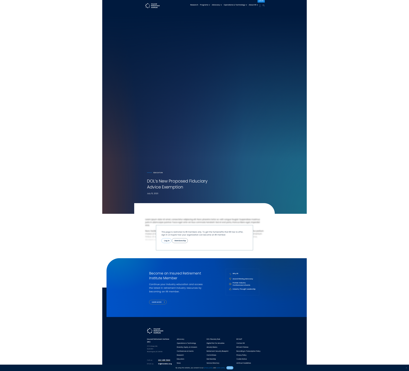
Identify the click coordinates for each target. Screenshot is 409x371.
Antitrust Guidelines (243, 363)
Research (194, 5)
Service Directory (213, 363)
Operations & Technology (234, 5)
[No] (406, 368)
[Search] (262, 5)
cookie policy (220, 368)
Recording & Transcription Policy (248, 351)
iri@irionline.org (165, 364)
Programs (204, 5)
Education (180, 359)
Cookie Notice (241, 359)
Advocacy (216, 5)
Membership (180, 240)
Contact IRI (240, 343)
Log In (167, 240)
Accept (229, 368)
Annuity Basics (212, 347)
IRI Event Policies (242, 347)
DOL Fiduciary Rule (213, 339)
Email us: (150, 364)
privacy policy (208, 368)
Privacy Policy (241, 355)
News (179, 363)
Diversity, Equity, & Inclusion (187, 347)
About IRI (252, 5)
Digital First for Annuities (215, 343)
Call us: (150, 360)
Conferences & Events (185, 351)
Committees (211, 355)
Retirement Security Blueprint (217, 351)
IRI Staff (239, 339)
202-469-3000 (164, 360)
